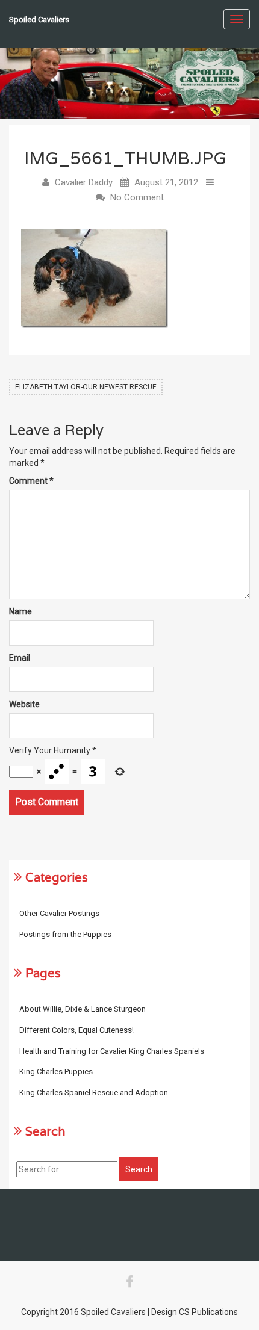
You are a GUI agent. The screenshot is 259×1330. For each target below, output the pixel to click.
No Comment (137, 197)
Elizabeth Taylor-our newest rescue (86, 387)
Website (24, 704)
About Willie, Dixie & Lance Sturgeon (82, 1008)
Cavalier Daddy (84, 182)
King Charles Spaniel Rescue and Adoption (93, 1092)
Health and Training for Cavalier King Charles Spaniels (111, 1051)
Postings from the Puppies (65, 934)
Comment (31, 481)
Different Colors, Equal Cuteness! (76, 1030)
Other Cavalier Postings (59, 913)
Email (19, 658)
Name (20, 611)
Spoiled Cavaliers (39, 19)
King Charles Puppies (56, 1071)
